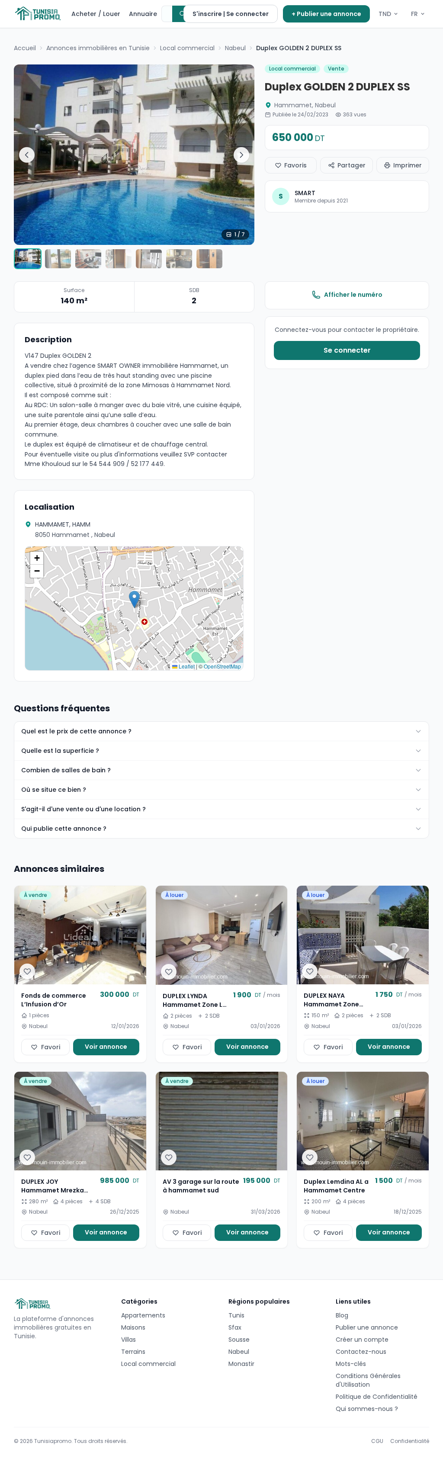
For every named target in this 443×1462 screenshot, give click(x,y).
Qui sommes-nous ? (367, 1408)
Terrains (133, 1351)
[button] (134, 599)
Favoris (295, 165)
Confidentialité (409, 1441)
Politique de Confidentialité (376, 1396)
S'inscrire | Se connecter (231, 14)
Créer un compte (362, 1339)
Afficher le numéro (353, 294)
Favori (50, 1047)
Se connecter (347, 350)
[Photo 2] (58, 258)
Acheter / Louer (95, 14)
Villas (128, 1339)
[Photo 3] (88, 258)
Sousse (239, 1339)
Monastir (241, 1363)
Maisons (133, 1327)
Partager (351, 165)
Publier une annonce (367, 1327)
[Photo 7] (209, 258)
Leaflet (186, 666)
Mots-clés (351, 1363)
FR (414, 14)
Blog (342, 1315)
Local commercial (148, 1363)
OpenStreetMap (222, 666)
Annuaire (143, 14)
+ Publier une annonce (326, 14)
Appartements (143, 1315)
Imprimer (407, 165)
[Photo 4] (118, 258)
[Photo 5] (149, 258)
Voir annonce (106, 1046)
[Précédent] (27, 155)
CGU (377, 1441)
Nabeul (238, 1351)
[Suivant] (241, 155)
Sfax (234, 1327)
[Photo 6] (179, 258)
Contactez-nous (361, 1351)
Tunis (236, 1315)
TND (385, 14)
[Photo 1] (28, 258)
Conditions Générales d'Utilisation (368, 1380)
